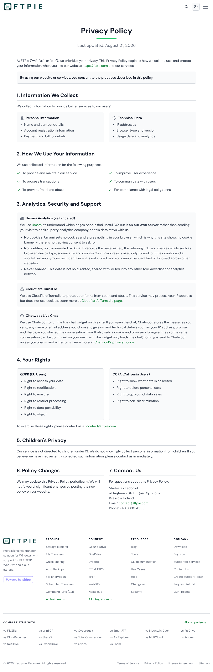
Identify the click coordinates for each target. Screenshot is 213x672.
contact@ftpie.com (101, 426)
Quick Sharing (55, 562)
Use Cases (138, 569)
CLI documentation (143, 562)
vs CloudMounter (14, 637)
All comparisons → (197, 622)
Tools (134, 554)
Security (136, 592)
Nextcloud (95, 592)
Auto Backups (55, 569)
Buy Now (180, 554)
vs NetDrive (11, 644)
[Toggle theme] (196, 7)
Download (180, 547)
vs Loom (115, 644)
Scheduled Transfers (60, 584)
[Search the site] (186, 6)
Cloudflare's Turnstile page (102, 300)
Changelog (138, 584)
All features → (55, 599)
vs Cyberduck (83, 630)
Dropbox (94, 562)
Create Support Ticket (188, 577)
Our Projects (182, 592)
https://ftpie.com (95, 65)
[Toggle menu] (205, 6)
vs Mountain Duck (157, 630)
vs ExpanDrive (48, 644)
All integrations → (101, 599)
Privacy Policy (153, 663)
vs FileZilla (10, 630)
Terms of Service (128, 663)
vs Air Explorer (119, 637)
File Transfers (55, 554)
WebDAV (94, 584)
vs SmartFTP (118, 630)
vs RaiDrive (188, 630)
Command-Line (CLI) (60, 592)
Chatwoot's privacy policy (114, 342)
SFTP (92, 577)
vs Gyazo (80, 644)
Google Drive (97, 547)
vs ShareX (45, 637)
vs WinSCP (46, 630)
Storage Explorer (57, 547)
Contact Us (181, 569)
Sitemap (204, 663)
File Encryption (56, 577)
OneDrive (95, 554)
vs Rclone (187, 637)
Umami (37, 225)
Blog (134, 547)
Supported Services (187, 562)
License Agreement (181, 663)
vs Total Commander (88, 637)
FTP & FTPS (96, 569)
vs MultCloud (154, 637)
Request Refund (184, 584)
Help (134, 577)
